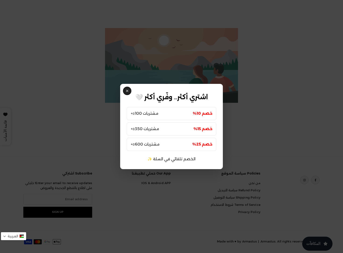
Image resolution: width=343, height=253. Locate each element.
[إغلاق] (127, 91)
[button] (13, 236)
